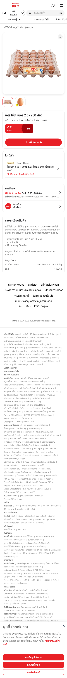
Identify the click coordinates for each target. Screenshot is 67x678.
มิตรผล (53, 448)
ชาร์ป (51, 347)
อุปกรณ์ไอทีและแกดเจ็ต (25, 613)
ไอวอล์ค (54, 357)
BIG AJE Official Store (32, 488)
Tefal (46, 549)
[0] (5, 5)
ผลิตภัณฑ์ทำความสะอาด (51, 384)
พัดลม (17, 334)
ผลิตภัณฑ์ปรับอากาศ (46, 388)
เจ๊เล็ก (54, 455)
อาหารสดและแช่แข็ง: (11, 371)
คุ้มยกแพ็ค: (8, 533)
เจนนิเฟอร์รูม (23, 364)
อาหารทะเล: (8, 505)
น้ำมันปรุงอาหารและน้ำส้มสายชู (15, 428)
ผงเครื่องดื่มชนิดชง (29, 465)
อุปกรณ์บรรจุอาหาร (35, 539)
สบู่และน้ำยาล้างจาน (11, 381)
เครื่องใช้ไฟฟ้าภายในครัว (12, 546)
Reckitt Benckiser (33, 408)
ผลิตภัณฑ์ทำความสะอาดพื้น (14, 384)
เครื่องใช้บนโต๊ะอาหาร (34, 549)
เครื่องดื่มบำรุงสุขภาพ (41, 472)
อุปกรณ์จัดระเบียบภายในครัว (34, 546)
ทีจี (15, 364)
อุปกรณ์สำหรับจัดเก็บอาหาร (14, 543)
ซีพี (5, 509)
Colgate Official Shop (13, 576)
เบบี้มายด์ (15, 603)
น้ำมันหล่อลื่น (40, 395)
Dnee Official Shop (39, 597)
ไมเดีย (13, 351)
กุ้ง (39, 505)
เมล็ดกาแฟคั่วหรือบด (11, 465)
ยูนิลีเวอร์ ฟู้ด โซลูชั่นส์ (24, 445)
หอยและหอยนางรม (29, 505)
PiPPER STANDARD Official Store (38, 415)
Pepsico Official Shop (13, 499)
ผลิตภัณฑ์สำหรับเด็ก (20, 590)
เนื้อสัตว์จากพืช (21, 519)
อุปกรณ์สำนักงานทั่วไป (33, 617)
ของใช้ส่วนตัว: (9, 563)
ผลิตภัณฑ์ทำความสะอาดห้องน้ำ (31, 381)
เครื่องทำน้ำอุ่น (9, 347)
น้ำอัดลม (26, 462)
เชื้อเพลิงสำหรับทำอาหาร (45, 536)
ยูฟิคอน (6, 354)
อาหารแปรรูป (41, 516)
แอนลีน (52, 600)
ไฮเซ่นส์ (20, 351)
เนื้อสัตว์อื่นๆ (8, 519)
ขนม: (5, 495)
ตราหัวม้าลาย (9, 556)
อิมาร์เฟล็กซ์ (33, 357)
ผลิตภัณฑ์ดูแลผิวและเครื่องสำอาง (28, 566)
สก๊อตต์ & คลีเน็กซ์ (11, 408)
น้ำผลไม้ (41, 465)
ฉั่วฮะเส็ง (26, 455)
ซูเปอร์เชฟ (51, 519)
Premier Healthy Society (14, 458)
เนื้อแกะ (51, 516)
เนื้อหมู (20, 516)
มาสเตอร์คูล (44, 357)
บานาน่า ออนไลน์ (33, 361)
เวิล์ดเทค (55, 354)
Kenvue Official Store (32, 573)
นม (13, 462)
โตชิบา (6, 351)
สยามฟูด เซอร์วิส (27, 522)
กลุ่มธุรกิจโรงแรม (28, 610)
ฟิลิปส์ (14, 354)
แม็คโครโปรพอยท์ (50, 285)
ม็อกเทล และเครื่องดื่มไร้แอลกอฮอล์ (30, 475)
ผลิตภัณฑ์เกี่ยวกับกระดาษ (13, 620)
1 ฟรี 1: (7, 502)
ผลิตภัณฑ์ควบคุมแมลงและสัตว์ (28, 391)
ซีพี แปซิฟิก (55, 505)
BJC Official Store (50, 573)
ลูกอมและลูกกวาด (26, 495)
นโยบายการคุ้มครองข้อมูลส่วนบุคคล (33, 301)
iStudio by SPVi (10, 357)
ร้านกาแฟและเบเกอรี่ (28, 607)
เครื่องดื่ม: (7, 462)
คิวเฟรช (11, 509)
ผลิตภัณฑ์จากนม (53, 435)
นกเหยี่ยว (49, 452)
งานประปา (51, 395)
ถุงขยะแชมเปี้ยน (40, 411)
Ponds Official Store (12, 580)
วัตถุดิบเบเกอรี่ (15, 438)
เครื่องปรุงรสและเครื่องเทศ (34, 435)
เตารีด (32, 337)
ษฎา (42, 452)
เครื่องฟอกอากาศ (31, 344)
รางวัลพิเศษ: (8, 560)
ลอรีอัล (6, 583)
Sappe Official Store (12, 488)
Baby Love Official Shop (36, 593)
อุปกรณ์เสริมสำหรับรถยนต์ (40, 398)
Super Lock (16, 553)
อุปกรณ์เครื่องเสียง (33, 347)
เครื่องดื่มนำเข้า (51, 475)
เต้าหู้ (5, 438)
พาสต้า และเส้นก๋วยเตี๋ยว (13, 435)
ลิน (37, 452)
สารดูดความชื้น (9, 391)
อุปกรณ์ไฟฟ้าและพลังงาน (13, 344)
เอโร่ (27, 509)
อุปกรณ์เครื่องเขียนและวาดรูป (36, 620)
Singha (7, 485)
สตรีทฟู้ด (42, 607)
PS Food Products (11, 522)
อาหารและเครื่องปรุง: (11, 425)
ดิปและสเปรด (33, 428)
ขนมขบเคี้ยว (12, 495)
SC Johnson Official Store (14, 405)
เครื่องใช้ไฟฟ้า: (9, 334)
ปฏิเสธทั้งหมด (33, 665)
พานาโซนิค (22, 357)
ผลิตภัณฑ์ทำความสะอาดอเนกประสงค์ (35, 378)
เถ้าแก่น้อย (39, 495)
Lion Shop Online (11, 600)
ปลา (17, 505)
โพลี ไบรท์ (47, 408)
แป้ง (42, 428)
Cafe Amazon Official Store (15, 492)
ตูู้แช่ (58, 334)
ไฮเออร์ (58, 347)
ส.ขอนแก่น (45, 455)
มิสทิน (55, 580)
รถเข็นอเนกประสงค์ (20, 398)
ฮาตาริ (28, 354)
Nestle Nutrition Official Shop (16, 597)
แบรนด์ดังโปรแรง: (10, 512)
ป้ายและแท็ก (48, 617)
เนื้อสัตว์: (7, 516)
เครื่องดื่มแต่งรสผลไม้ (12, 468)
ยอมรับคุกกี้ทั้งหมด (33, 657)
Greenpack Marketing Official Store (19, 421)
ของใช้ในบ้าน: (8, 378)
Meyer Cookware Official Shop (36, 553)
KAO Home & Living (32, 401)
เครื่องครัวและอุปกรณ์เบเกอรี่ (15, 539)
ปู (13, 505)
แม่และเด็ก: (8, 590)
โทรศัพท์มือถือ (42, 337)
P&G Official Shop (42, 570)
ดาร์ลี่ (33, 580)
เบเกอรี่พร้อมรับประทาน (12, 442)
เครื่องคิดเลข (46, 613)
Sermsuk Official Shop (33, 485)
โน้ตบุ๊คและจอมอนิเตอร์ (38, 334)
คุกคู (27, 351)
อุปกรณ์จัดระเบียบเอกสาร (13, 617)
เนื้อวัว (13, 516)
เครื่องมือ (7, 398)
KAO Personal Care (12, 573)
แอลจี (57, 351)
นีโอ (20, 411)
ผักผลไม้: (7, 529)
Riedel (6, 553)
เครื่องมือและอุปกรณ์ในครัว (14, 549)
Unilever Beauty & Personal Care (18, 570)
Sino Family (26, 448)
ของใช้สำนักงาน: (10, 613)
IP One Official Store (36, 405)
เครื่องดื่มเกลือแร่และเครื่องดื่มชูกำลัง (17, 472)
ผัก (24, 529)
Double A (54, 620)
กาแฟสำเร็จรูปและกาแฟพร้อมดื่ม (43, 462)
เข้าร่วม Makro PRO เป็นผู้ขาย (33, 306)
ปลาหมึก (46, 505)
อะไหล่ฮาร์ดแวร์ (48, 391)
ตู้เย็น (52, 334)
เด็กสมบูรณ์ (38, 448)
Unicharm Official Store (14, 593)
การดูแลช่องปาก (37, 563)
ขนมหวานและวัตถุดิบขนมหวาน (34, 438)
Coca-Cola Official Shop (14, 482)
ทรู (57, 361)
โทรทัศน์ (25, 334)
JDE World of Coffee (12, 455)
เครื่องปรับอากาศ (21, 337)
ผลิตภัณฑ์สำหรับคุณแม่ (39, 590)
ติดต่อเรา (32, 285)
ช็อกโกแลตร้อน (45, 468)
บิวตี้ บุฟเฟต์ (22, 583)
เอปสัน (32, 364)
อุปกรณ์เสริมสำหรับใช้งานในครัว (38, 543)
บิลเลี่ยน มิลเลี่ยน (10, 411)
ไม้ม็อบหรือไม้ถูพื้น (33, 384)
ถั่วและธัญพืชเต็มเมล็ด (44, 431)
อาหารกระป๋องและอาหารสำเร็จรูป (36, 425)
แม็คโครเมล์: (8, 526)
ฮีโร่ (17, 556)
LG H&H (46, 580)
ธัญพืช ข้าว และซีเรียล (12, 431)
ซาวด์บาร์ (20, 347)
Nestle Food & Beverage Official (40, 482)
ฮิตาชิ (22, 361)
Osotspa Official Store (33, 576)
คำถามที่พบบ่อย (16, 285)
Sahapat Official (41, 445)
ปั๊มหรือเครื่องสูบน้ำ (11, 395)
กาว (57, 391)
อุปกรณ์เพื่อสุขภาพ (22, 563)
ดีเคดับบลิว (28, 411)
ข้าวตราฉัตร (16, 452)
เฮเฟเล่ (40, 364)
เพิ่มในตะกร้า (35, 142)
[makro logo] (16, 5)
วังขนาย (7, 452)
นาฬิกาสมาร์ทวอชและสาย (13, 341)
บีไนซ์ (39, 580)
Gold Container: (10, 367)
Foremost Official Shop (26, 479)
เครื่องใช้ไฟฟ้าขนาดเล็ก (33, 341)
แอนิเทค (15, 361)
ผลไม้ (13, 529)
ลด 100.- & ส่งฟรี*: (11, 374)
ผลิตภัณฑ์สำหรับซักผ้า (27, 388)
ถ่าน (37, 613)
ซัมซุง (44, 347)
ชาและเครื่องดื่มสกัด (29, 468)
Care (45, 600)
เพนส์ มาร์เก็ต (28, 452)
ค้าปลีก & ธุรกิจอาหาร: (12, 607)
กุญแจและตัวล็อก (26, 395)
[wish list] (53, 5)
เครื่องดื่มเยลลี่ (9, 475)
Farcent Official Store (13, 415)
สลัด (19, 529)
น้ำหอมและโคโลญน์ (53, 563)
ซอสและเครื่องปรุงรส (31, 442)
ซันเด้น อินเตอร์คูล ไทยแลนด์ (42, 351)
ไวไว (46, 448)
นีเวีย (13, 583)
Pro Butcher (40, 519)
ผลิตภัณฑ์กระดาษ (10, 388)
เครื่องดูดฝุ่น (44, 344)
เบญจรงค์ (35, 455)
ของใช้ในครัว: (8, 536)
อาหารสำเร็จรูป (28, 431)
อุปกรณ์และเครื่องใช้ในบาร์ (23, 536)
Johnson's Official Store (31, 600)
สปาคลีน (52, 411)
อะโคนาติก (7, 364)
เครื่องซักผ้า (8, 337)
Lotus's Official (47, 361)
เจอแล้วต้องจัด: (9, 586)
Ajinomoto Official (11, 448)
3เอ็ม (22, 408)
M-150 (32, 492)
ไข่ (21, 425)
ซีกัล (42, 354)
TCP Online (17, 485)
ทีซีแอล (21, 354)
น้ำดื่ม (18, 462)
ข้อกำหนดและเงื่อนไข (43, 296)
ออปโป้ (36, 354)
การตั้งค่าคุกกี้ (21, 295)
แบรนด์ (46, 488)
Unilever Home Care (13, 401)
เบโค (48, 354)
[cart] (61, 5)
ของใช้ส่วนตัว (9, 566)
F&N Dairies (9, 479)
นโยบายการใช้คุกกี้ (54, 290)
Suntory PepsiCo (45, 479)
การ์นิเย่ (26, 580)
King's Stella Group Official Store (18, 418)
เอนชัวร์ (7, 603)
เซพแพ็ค (20, 509)
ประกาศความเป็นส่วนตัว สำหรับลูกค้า (22, 290)
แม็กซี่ (33, 509)
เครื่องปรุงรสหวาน (48, 442)
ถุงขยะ (16, 378)
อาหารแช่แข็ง (9, 445)
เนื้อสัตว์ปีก (29, 516)
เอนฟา (23, 603)
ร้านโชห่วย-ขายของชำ (12, 610)
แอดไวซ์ (7, 361)
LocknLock (55, 549)
